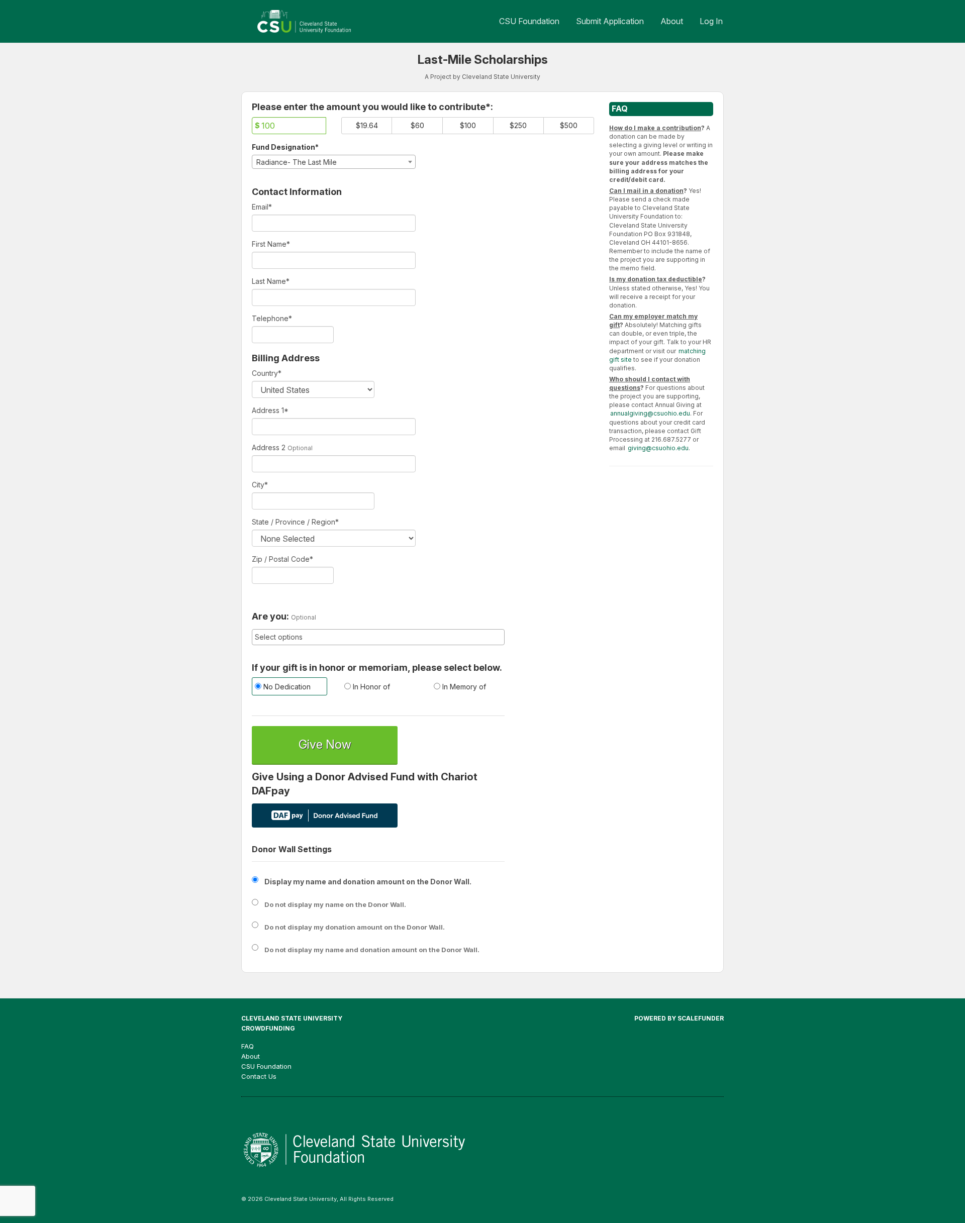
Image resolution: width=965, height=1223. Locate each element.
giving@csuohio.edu (658, 448)
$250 (518, 125)
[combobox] (334, 162)
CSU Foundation (529, 21)
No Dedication (286, 686)
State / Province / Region (295, 522)
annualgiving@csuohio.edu (650, 413)
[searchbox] (378, 637)
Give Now (325, 744)
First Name (271, 244)
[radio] (289, 687)
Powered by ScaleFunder (679, 1018)
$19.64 (367, 125)
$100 (468, 125)
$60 (417, 125)
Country (266, 373)
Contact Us (258, 1076)
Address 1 (270, 410)
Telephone (272, 318)
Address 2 (268, 447)
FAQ (247, 1046)
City (260, 484)
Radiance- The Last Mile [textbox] (296, 162)
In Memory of (463, 686)
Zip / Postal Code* (282, 559)
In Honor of (370, 686)
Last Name (271, 281)
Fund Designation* (285, 147)
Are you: (270, 616)
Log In (711, 21)
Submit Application (610, 21)
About (671, 21)
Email (262, 206)
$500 (568, 125)
